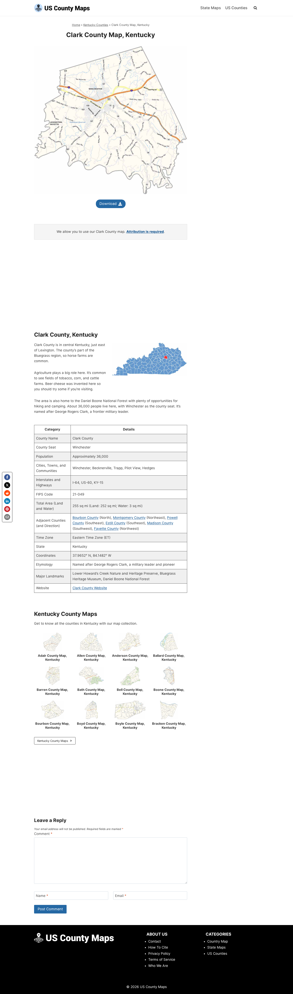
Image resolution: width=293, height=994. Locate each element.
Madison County (160, 523)
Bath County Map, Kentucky (91, 692)
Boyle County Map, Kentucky (130, 726)
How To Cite (158, 947)
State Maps (210, 8)
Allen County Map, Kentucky (91, 658)
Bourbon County (85, 518)
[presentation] (52, 642)
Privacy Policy (159, 954)
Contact (154, 941)
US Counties (236, 8)
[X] (7, 485)
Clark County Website (90, 588)
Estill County (115, 523)
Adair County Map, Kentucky (52, 658)
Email (120, 896)
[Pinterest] (7, 509)
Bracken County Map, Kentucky (169, 726)
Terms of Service (161, 960)
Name (42, 896)
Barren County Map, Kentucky (52, 692)
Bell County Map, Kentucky (130, 692)
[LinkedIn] (7, 501)
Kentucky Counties (95, 25)
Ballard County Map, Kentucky (169, 658)
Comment (43, 834)
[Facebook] (7, 477)
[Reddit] (7, 493)
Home (76, 25)
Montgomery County (129, 518)
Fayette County (106, 529)
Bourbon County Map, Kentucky (52, 726)
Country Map (217, 941)
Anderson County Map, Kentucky (130, 658)
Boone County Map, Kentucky (168, 692)
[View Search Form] (255, 8)
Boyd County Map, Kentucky (91, 726)
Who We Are (158, 966)
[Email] (7, 517)
